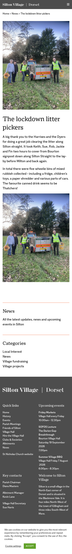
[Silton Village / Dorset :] (21, 4)
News (15, 13)
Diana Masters (11, 486)
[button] (68, 4)
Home (6, 13)
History (7, 416)
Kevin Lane (9, 496)
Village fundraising (15, 361)
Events (6, 420)
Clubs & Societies (12, 439)
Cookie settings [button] (13, 546)
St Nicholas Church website (18, 454)
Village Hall (8, 431)
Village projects (13, 366)
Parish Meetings (12, 424)
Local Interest (12, 352)
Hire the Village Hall (13, 435)
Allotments (9, 443)
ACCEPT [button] (30, 546)
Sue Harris (8, 507)
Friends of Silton (12, 428)
